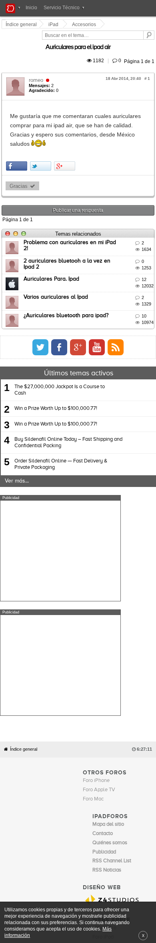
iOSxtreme (104, 785)
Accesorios (85, 24)
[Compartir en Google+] (65, 138)
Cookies (74, 811)
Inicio (31, 7)
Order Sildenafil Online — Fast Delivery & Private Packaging (60, 436)
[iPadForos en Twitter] (112, 320)
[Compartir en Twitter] (41, 138)
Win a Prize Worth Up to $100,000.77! (55, 381)
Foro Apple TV (99, 648)
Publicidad (116, 811)
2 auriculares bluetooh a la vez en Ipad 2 (77, 233)
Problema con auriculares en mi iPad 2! (74, 215)
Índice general (23, 607)
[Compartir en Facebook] (17, 138)
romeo (37, 70)
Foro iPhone (96, 639)
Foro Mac (93, 657)
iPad (55, 24)
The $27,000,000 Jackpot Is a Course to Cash (59, 362)
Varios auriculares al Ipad (57, 270)
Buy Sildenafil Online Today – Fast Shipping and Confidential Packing (68, 415)
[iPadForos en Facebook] (130, 320)
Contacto (94, 811)
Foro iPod (103, 795)
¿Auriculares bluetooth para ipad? (67, 288)
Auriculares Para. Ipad (52, 251)
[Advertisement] (60, 523)
